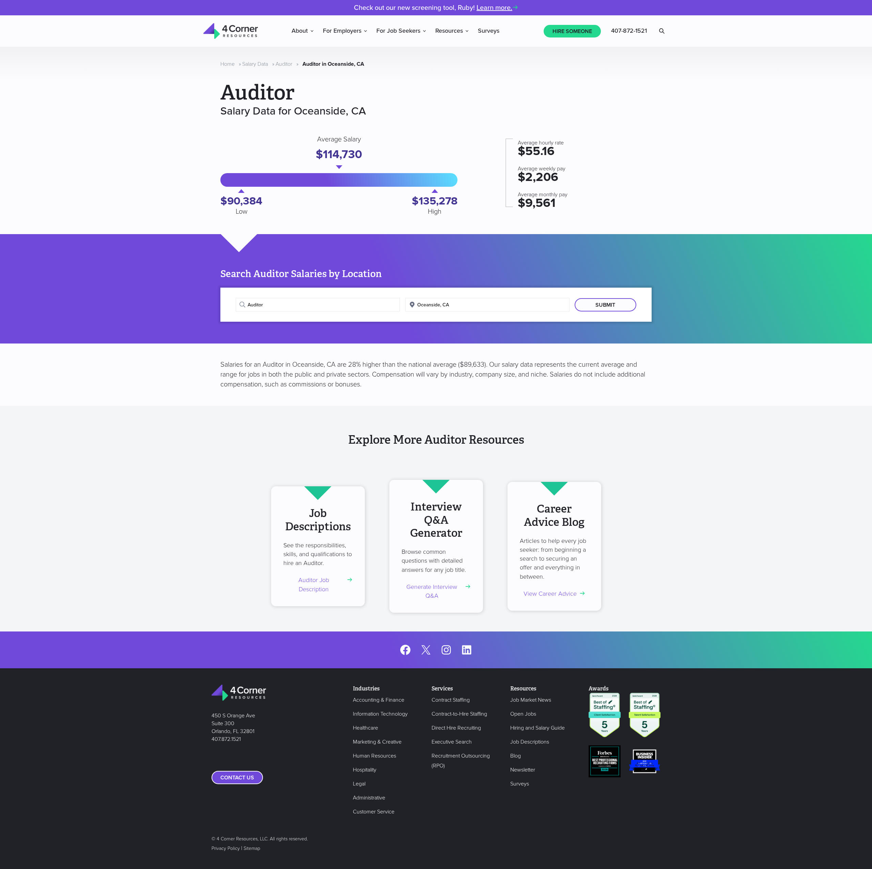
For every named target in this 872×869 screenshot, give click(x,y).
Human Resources (374, 755)
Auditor (284, 64)
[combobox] (318, 304)
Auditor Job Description (313, 585)
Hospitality (364, 769)
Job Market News (530, 700)
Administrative (369, 797)
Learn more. (494, 8)
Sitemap (252, 848)
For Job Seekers (398, 31)
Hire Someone (572, 31)
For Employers (342, 31)
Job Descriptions (529, 741)
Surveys (488, 31)
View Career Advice (550, 593)
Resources (449, 31)
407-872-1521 (629, 31)
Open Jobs (523, 714)
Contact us (237, 777)
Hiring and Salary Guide (537, 728)
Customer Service (373, 811)
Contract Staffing (451, 700)
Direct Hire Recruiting (456, 728)
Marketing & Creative (377, 741)
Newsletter (522, 769)
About (300, 31)
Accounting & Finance (378, 700)
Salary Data (255, 64)
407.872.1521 (226, 739)
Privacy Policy (226, 848)
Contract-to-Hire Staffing (459, 714)
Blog (515, 755)
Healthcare (365, 728)
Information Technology (380, 714)
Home (227, 64)
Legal (359, 783)
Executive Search (452, 741)
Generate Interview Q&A (431, 591)
